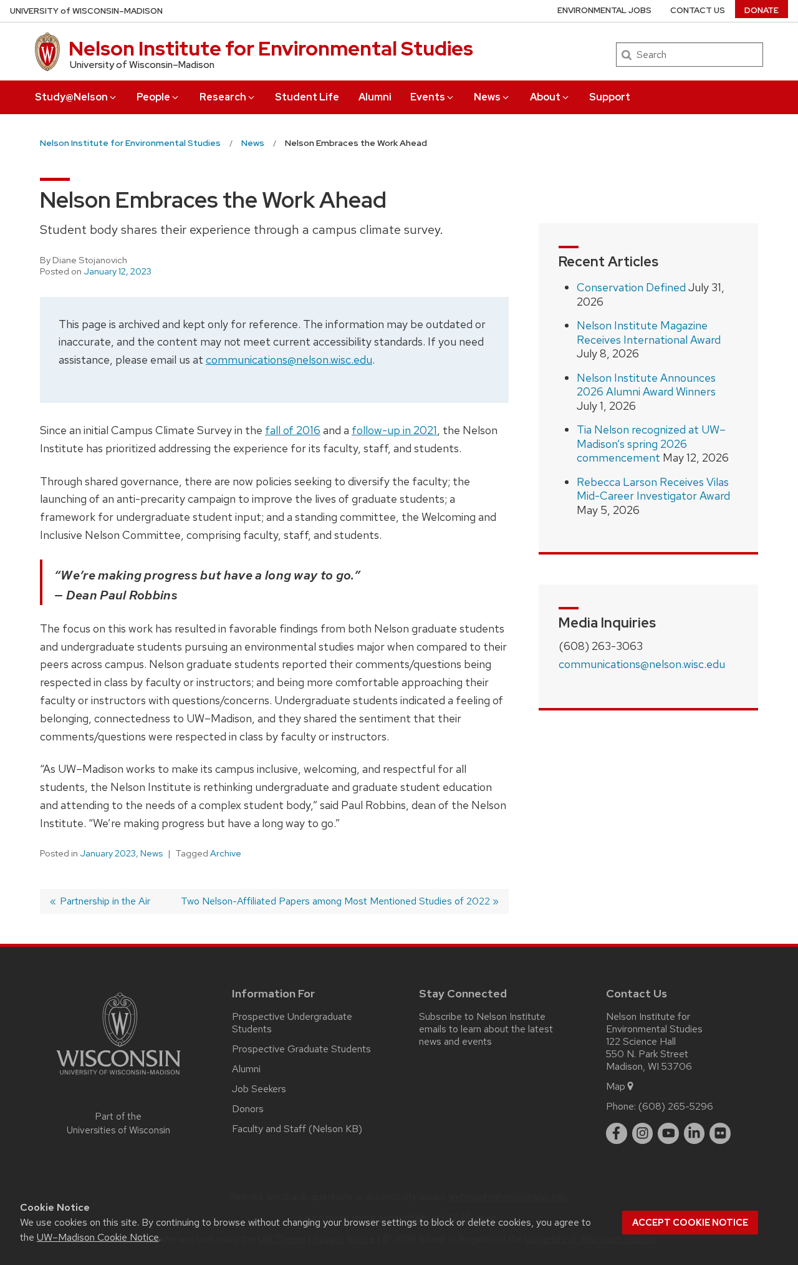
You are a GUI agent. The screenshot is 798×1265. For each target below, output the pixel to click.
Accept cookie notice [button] (690, 1222)
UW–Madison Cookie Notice (98, 1237)
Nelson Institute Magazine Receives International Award (649, 332)
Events (427, 97)
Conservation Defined (631, 287)
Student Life (307, 97)
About (545, 97)
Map (615, 1086)
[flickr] (720, 1133)
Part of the (118, 1123)
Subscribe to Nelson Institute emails (482, 1022)
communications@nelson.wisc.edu (289, 359)
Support (609, 97)
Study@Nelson (71, 97)
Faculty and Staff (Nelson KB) (297, 1128)
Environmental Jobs (604, 10)
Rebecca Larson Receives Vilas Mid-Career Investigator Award (653, 489)
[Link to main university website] (118, 1076)
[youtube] (668, 1133)
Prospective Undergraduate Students (292, 1022)
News (487, 97)
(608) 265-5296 (675, 1106)
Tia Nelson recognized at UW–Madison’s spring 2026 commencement (651, 443)
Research (223, 97)
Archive (225, 853)
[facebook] (616, 1133)
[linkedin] (694, 1133)
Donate (761, 10)
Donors (248, 1108)
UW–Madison (86, 11)
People (153, 97)
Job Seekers (259, 1088)
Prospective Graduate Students (301, 1048)
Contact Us (697, 10)
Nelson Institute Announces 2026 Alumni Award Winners (646, 385)
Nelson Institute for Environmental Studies (271, 48)
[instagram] (642, 1133)
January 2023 (108, 853)
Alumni (375, 97)
